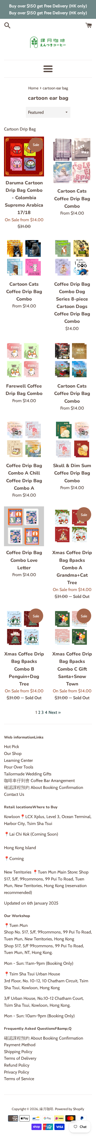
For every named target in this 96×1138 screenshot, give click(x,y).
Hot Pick (11, 746)
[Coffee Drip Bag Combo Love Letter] (24, 526)
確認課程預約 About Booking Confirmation (43, 787)
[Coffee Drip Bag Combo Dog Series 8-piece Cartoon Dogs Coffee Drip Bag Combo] (72, 258)
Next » (55, 712)
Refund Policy (16, 1065)
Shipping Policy (18, 1051)
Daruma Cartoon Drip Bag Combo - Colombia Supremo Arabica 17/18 (24, 198)
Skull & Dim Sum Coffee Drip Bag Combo (72, 473)
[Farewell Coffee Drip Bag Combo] (24, 360)
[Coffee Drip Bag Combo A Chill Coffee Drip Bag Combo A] (24, 439)
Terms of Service (19, 1078)
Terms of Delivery (20, 1058)
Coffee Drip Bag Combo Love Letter (24, 560)
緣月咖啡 (46, 1109)
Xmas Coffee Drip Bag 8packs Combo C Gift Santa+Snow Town (72, 669)
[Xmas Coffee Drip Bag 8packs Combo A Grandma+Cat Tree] (72, 526)
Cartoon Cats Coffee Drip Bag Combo (72, 198)
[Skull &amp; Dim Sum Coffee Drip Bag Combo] (72, 439)
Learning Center (18, 760)
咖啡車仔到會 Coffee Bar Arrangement (39, 780)
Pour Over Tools (18, 767)
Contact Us (14, 794)
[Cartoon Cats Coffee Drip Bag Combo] (72, 161)
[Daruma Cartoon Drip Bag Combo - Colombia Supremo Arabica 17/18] (24, 156)
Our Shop (13, 753)
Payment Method (19, 1044)
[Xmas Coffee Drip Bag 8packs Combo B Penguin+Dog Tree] (24, 628)
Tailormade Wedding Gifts (27, 773)
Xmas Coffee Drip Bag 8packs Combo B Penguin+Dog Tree (24, 669)
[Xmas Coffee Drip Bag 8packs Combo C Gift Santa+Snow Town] (72, 628)
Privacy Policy (16, 1072)
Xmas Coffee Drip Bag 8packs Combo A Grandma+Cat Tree (72, 567)
